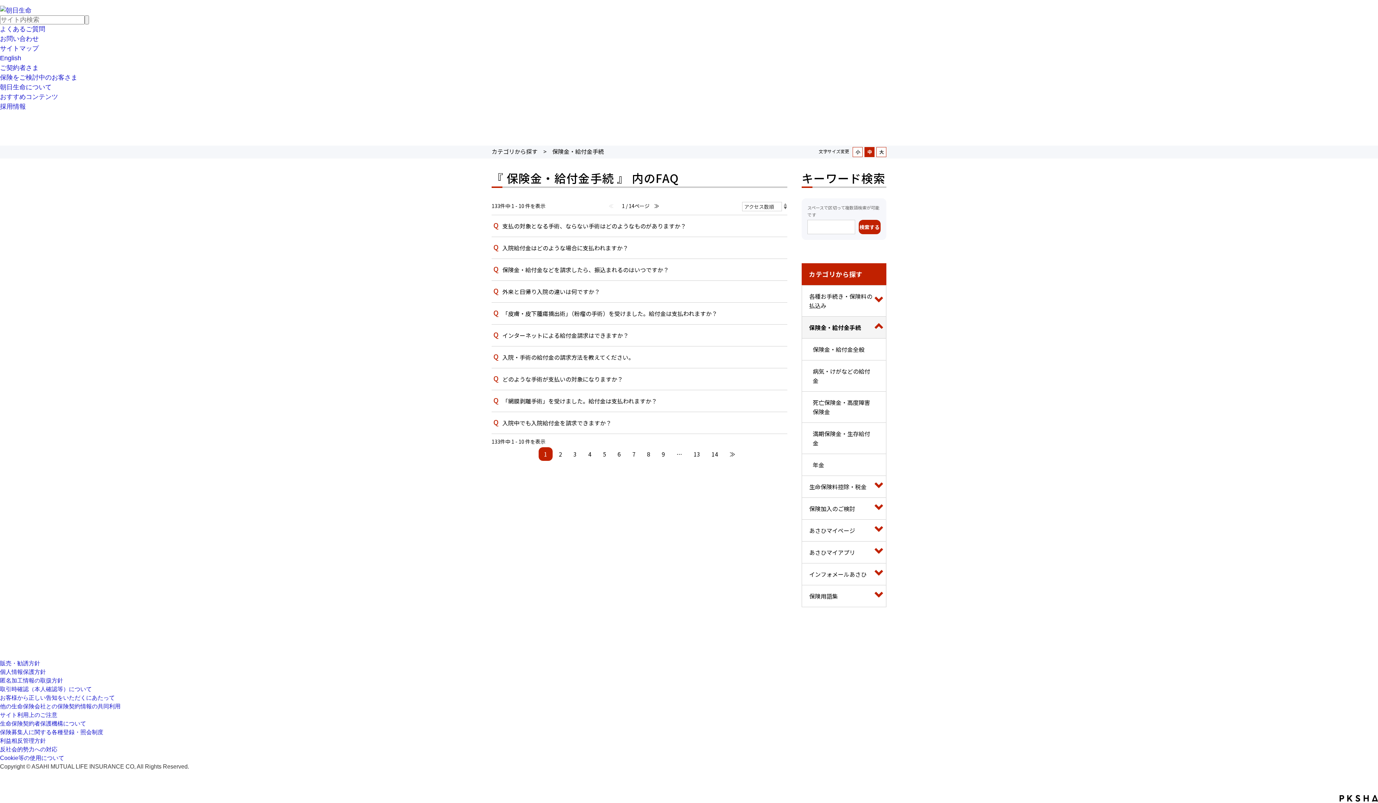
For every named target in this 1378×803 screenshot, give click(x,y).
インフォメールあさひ (838, 574)
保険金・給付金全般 (838, 349)
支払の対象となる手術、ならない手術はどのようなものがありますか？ (594, 226)
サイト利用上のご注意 (28, 715)
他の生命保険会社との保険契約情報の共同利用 (60, 706)
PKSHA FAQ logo (1359, 798)
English (10, 58)
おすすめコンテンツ (29, 96)
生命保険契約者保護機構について (43, 724)
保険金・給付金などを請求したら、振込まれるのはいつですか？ (585, 269)
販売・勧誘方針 (20, 663)
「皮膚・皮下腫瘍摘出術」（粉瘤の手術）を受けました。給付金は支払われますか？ (609, 313)
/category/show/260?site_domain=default (879, 486)
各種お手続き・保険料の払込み (840, 301)
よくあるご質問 (22, 29)
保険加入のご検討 (832, 508)
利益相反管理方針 (23, 741)
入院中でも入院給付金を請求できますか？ (556, 423)
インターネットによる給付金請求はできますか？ (565, 335)
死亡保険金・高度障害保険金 (841, 407)
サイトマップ (19, 48)
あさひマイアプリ (832, 552)
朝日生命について (26, 87)
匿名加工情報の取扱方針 (31, 680)
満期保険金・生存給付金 (841, 438)
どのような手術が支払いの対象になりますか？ (562, 379)
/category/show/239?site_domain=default (879, 530)
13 (697, 454)
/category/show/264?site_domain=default (879, 508)
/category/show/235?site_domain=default (879, 552)
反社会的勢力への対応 (28, 749)
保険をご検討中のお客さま (39, 77)
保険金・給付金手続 (835, 327)
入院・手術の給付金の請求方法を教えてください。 (568, 357)
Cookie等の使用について (32, 758)
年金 (818, 464)
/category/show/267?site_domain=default (879, 596)
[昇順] (785, 204)
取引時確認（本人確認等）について (46, 689)
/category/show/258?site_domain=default (879, 574)
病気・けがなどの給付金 (841, 376)
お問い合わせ (19, 38)
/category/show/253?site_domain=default (879, 327)
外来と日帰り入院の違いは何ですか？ (551, 291)
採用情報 (13, 106)
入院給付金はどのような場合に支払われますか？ (565, 248)
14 (715, 454)
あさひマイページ (832, 530)
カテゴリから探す (515, 151)
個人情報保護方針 (23, 672)
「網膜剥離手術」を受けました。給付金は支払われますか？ (579, 401)
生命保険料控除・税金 (838, 486)
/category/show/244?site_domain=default (879, 300)
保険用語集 (823, 596)
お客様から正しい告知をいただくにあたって (57, 698)
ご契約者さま (19, 67)
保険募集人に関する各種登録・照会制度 (51, 732)
